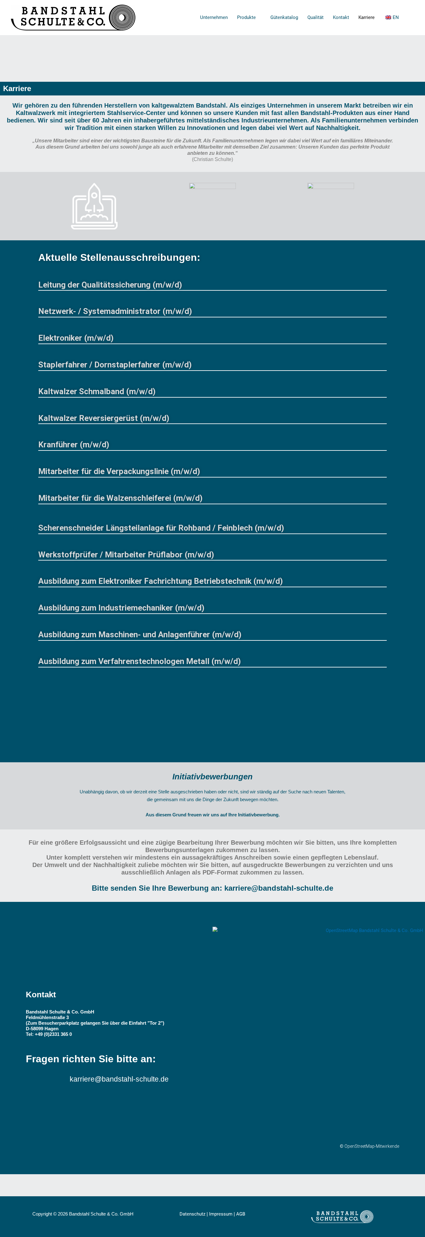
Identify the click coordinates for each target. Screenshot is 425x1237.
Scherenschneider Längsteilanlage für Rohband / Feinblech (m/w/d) (161, 528)
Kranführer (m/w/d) (73, 444)
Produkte (246, 17)
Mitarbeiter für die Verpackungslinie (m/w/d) (119, 471)
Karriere (366, 17)
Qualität (315, 17)
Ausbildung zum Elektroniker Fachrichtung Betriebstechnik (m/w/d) (160, 581)
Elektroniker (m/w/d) (76, 338)
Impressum (220, 1214)
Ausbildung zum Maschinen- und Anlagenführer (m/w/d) (139, 634)
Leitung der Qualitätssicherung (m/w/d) (110, 284)
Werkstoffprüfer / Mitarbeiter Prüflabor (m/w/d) (126, 554)
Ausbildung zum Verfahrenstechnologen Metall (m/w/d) (139, 661)
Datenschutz (192, 1214)
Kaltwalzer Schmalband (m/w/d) (97, 391)
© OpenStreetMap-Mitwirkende (369, 1146)
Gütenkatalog (284, 17)
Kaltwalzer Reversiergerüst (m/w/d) (103, 418)
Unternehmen (214, 17)
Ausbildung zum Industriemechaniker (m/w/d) (121, 607)
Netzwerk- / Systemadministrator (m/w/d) (115, 311)
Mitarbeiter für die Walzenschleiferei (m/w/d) (120, 498)
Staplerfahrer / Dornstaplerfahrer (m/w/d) (115, 364)
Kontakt (341, 17)
